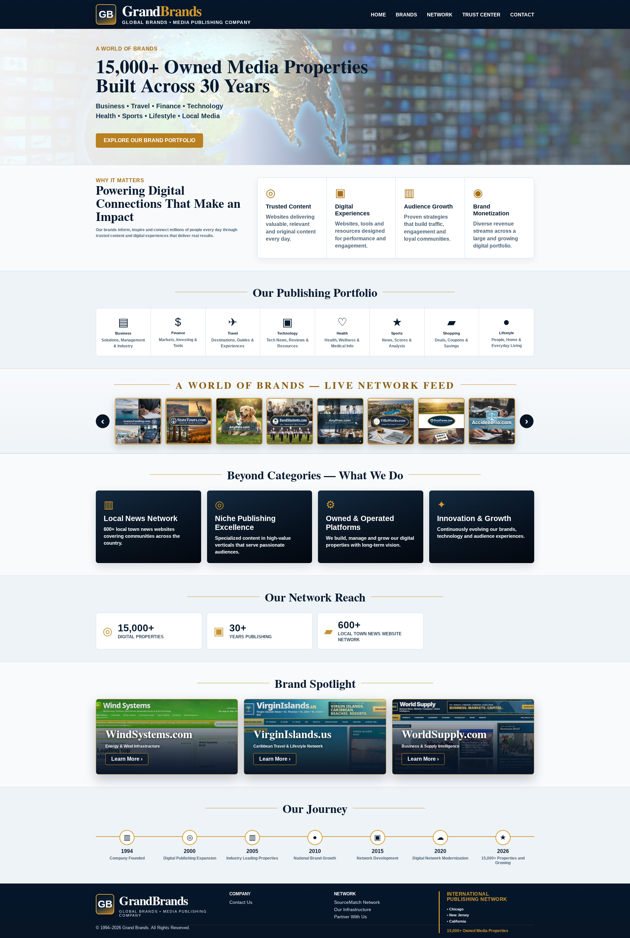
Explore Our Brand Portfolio (149, 140)
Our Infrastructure (352, 909)
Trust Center (481, 14)
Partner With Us (350, 916)
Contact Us (240, 902)
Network (439, 14)
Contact (522, 14)
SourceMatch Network (357, 902)
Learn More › (126, 759)
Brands (406, 14)
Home (378, 14)
